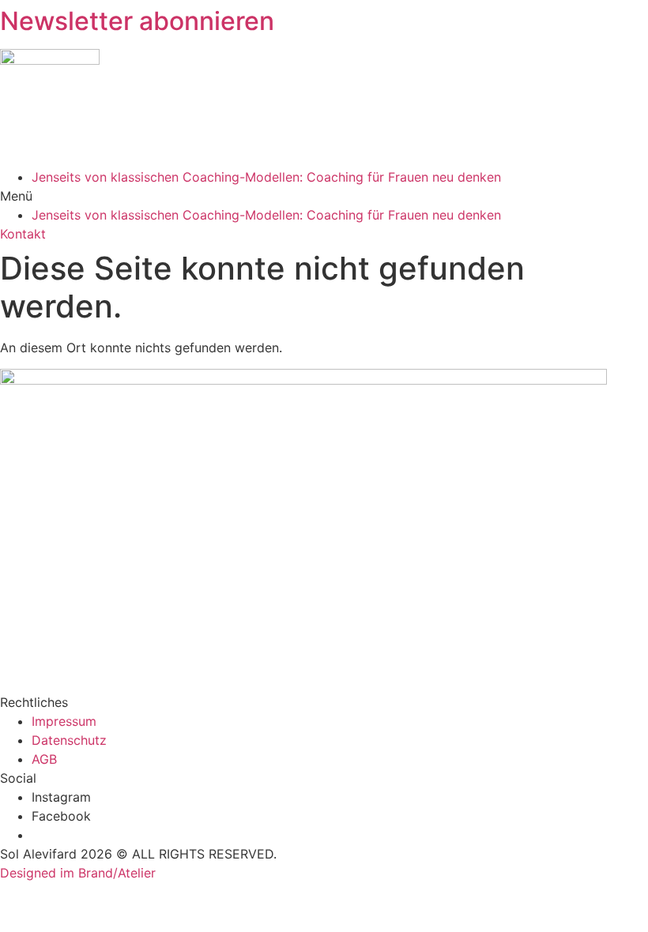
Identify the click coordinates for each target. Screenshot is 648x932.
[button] (324, 195)
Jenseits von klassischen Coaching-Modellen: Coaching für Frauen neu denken (266, 177)
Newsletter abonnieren (137, 21)
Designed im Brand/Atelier (78, 873)
